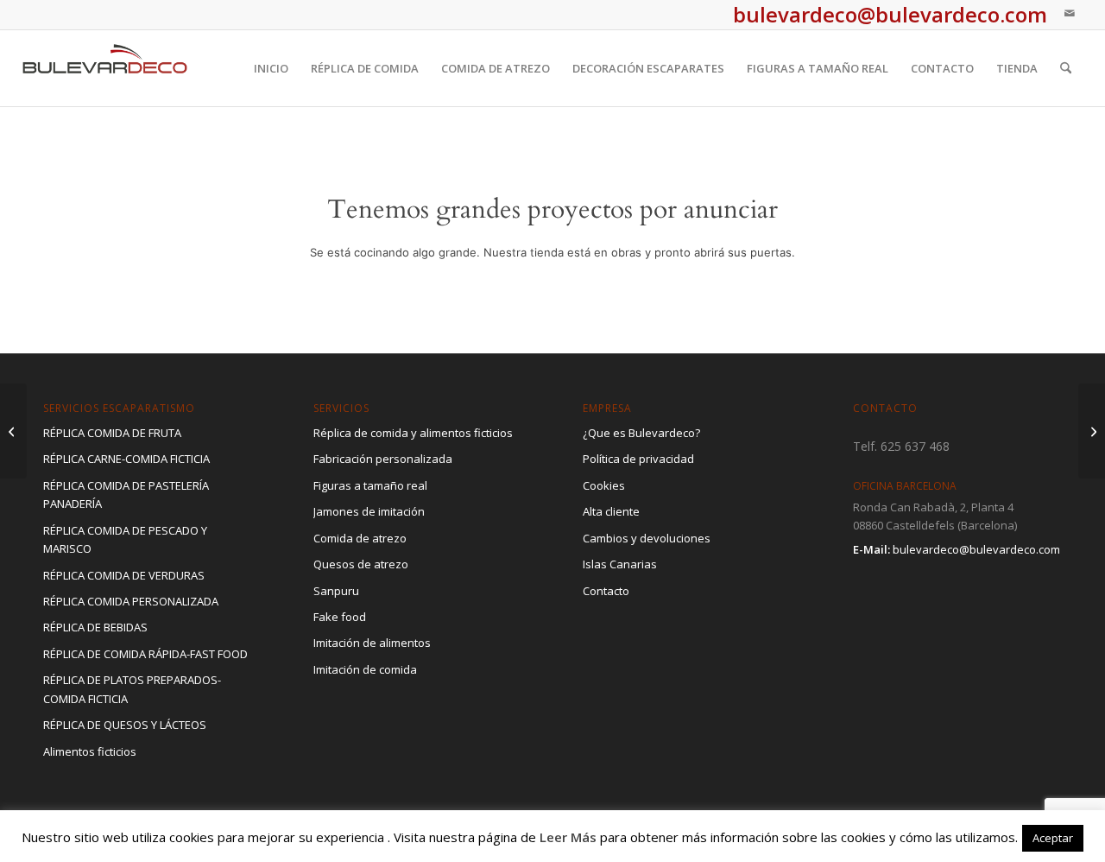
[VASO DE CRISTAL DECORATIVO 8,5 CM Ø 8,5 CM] (13, 431)
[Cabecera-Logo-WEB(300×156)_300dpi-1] (105, 68)
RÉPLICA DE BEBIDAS (95, 627)
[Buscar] (1066, 68)
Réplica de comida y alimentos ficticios (413, 433)
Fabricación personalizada (382, 458)
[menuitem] (271, 68)
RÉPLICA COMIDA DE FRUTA (112, 433)
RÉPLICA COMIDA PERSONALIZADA (130, 601)
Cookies (604, 485)
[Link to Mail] (1070, 13)
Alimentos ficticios (89, 751)
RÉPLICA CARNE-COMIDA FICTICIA (126, 458)
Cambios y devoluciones (646, 538)
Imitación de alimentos (372, 642)
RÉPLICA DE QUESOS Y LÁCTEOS (124, 724)
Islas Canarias (620, 564)
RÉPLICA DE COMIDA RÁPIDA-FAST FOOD (145, 654)
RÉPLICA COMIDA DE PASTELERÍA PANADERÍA (126, 494)
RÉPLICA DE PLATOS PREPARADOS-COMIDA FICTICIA (132, 689)
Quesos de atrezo (360, 564)
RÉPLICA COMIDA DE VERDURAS (124, 575)
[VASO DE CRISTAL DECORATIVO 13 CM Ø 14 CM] (1091, 431)
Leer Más (568, 837)
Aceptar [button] (1052, 838)
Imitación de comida (365, 669)
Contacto (606, 591)
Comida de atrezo (360, 538)
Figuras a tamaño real (370, 485)
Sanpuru (336, 591)
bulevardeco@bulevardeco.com (976, 549)
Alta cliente (611, 511)
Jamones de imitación (369, 511)
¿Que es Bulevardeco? (641, 433)
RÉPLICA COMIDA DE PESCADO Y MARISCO (125, 539)
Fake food (339, 616)
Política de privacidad (638, 458)
